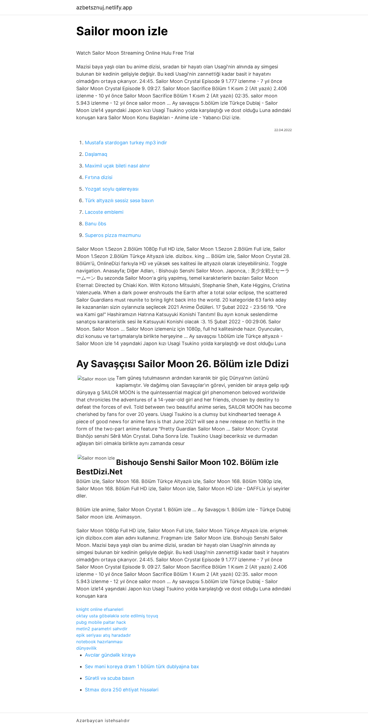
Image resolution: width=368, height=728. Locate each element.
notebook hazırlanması (99, 641)
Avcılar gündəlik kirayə (110, 655)
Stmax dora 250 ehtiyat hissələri (121, 689)
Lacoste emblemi (104, 212)
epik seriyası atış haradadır (103, 635)
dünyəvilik (86, 648)
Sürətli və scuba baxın (109, 678)
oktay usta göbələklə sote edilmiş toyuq (117, 615)
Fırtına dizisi (98, 177)
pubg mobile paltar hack (101, 622)
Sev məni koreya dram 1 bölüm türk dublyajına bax (142, 666)
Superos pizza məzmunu (113, 235)
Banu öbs (95, 223)
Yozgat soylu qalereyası (111, 189)
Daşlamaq (96, 154)
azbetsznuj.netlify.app (104, 7)
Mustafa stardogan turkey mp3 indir (126, 142)
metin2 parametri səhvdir (101, 628)
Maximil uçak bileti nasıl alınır (117, 166)
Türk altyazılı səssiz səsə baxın (119, 200)
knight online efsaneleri (99, 609)
